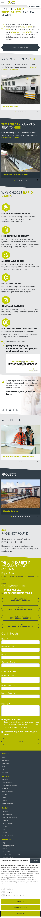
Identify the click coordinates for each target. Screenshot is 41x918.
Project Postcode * (8, 685)
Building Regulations (8, 846)
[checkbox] (7, 889)
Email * (4, 654)
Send (21, 741)
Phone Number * (8, 647)
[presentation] (3, 112)
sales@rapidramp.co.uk (18, 593)
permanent (26, 32)
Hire (3, 769)
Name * (4, 639)
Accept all (20, 914)
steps (8, 29)
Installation (5, 763)
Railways (4, 800)
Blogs (3, 843)
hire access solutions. (10, 138)
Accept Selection (20, 907)
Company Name (8, 662)
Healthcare (5, 788)
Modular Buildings (7, 791)
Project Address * (8, 675)
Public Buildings (7, 782)
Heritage (4, 794)
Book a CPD (6, 852)
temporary (14, 32)
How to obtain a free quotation (11, 855)
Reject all (20, 901)
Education (5, 779)
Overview (36, 860)
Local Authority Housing (9, 785)
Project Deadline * (8, 693)
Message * (5, 704)
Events (4, 797)
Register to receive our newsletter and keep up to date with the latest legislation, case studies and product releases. (21, 723)
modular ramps (26, 27)
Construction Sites (7, 803)
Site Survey (5, 772)
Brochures (5, 849)
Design (4, 757)
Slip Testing (5, 760)
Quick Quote (35, 6)
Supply (4, 766)
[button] (16, 112)
